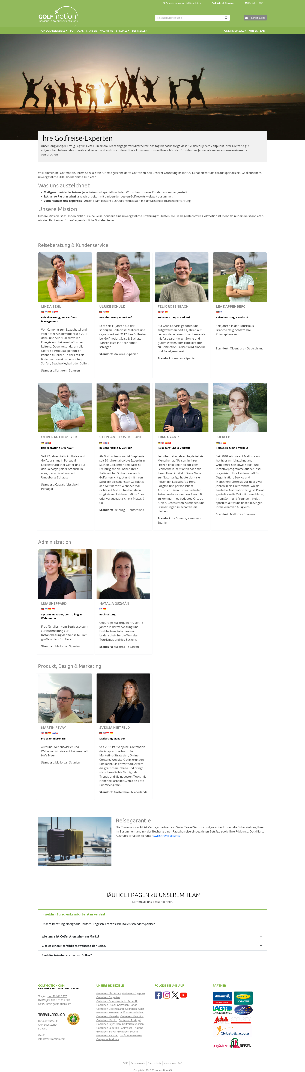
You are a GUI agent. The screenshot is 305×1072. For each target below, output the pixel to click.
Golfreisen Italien (135, 1008)
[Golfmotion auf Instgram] (166, 994)
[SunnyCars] (243, 997)
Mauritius (106, 30)
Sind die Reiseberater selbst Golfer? (67, 955)
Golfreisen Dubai (106, 1005)
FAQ (180, 1063)
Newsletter (195, 3)
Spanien (91, 30)
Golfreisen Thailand (132, 1027)
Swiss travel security (166, 836)
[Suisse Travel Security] (232, 1019)
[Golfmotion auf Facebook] (158, 994)
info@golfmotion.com (58, 1003)
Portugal (76, 30)
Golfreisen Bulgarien (108, 997)
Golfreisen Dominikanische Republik (116, 1001)
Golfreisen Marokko (107, 1016)
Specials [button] (121, 30)
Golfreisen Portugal (130, 1020)
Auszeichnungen (174, 3)
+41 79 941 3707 (57, 996)
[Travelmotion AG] (51, 1014)
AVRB (125, 1063)
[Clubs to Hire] (232, 1030)
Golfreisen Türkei (106, 1031)
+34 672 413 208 (60, 1000)
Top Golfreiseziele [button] (52, 30)
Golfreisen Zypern (127, 1031)
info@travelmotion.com (51, 1039)
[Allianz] (222, 997)
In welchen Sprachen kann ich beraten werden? (73, 914)
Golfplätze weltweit (131, 1035)
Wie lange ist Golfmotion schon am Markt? (70, 936)
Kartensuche (258, 17)
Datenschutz (154, 1063)
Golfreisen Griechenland (110, 1008)
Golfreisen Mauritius (131, 1016)
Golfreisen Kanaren (107, 1035)
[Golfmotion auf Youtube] (183, 994)
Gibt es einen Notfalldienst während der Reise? (74, 945)
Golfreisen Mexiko (106, 1020)
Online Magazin (235, 30)
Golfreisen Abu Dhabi (108, 993)
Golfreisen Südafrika (107, 1027)
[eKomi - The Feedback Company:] (73, 1018)
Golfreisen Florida (127, 1005)
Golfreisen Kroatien (107, 1012)
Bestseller (139, 30)
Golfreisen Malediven (132, 1012)
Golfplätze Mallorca (107, 1039)
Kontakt (252, 3)
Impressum (170, 1063)
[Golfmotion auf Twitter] (175, 994)
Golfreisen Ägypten (133, 993)
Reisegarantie (138, 1063)
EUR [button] (261, 3)
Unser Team (257, 30)
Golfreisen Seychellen (108, 1024)
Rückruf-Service (224, 3)
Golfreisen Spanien (133, 1024)
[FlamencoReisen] (232, 1043)
